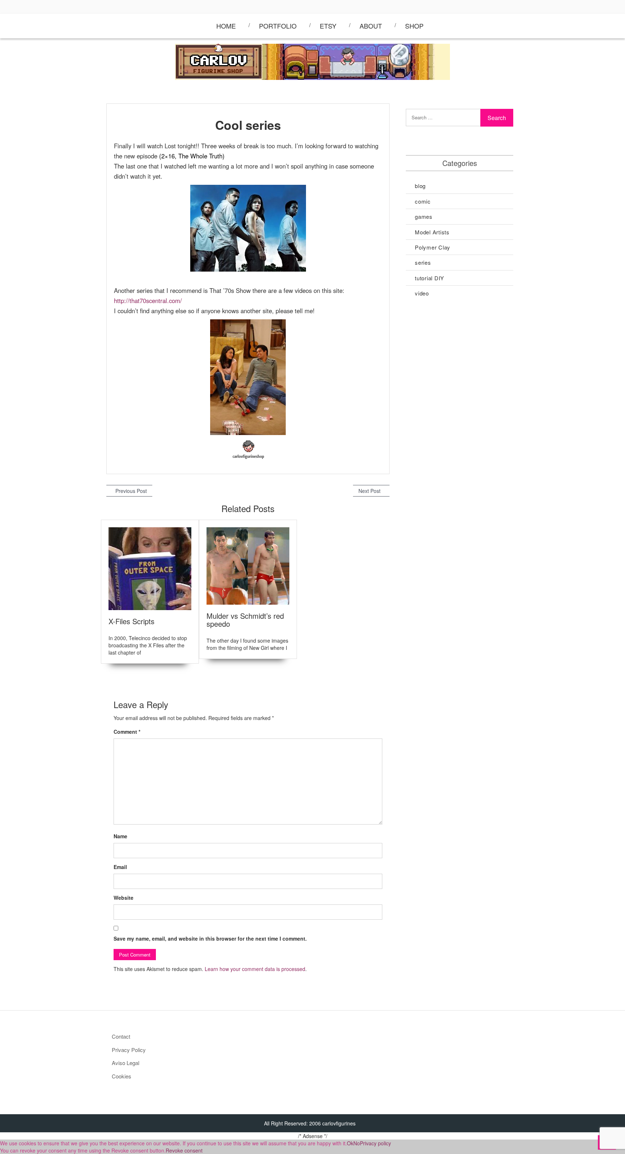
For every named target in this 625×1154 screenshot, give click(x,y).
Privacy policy (375, 1143)
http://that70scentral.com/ (148, 300)
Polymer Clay (432, 247)
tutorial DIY (429, 278)
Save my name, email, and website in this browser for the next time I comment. (210, 938)
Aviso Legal (125, 1062)
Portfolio (278, 25)
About (371, 25)
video (422, 293)
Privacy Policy (129, 1049)
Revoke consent (184, 1150)
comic (423, 201)
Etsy (328, 25)
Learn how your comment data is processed (255, 968)
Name (120, 836)
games (424, 216)
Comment (127, 731)
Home (226, 25)
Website (123, 897)
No (356, 1143)
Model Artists (432, 232)
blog (420, 186)
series (423, 262)
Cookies (121, 1076)
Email (120, 866)
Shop (414, 25)
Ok (350, 1143)
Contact (121, 1036)
